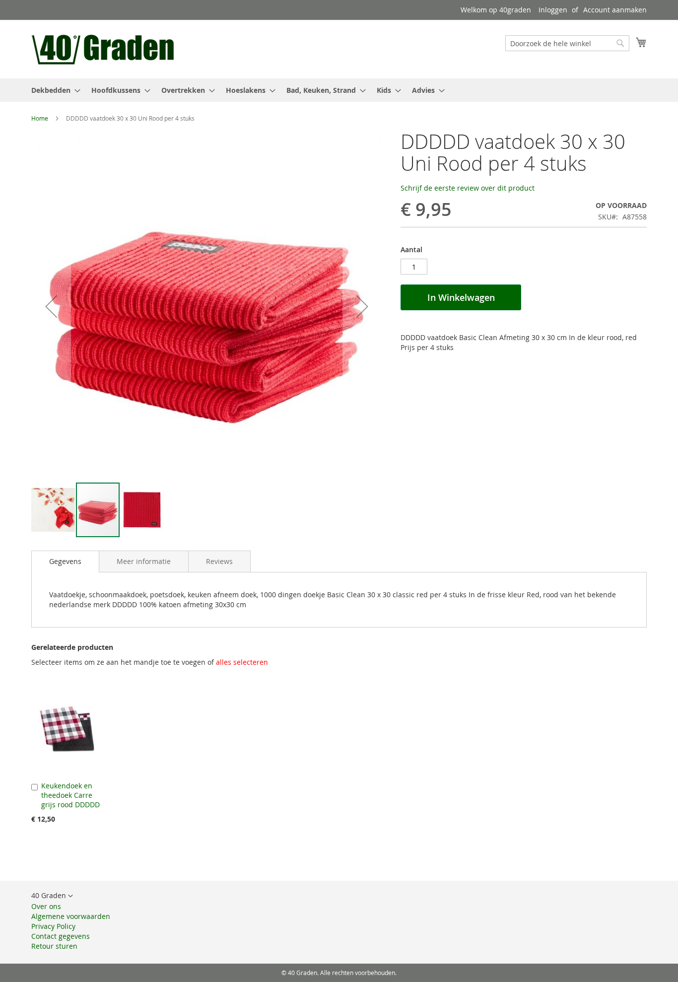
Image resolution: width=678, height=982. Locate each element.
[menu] (339, 90)
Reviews (219, 561)
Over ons (46, 906)
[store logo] (104, 48)
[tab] (65, 561)
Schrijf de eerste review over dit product (468, 188)
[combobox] (567, 43)
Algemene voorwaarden (70, 916)
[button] (51, 306)
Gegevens (65, 561)
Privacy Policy (53, 926)
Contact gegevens (60, 936)
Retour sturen (54, 946)
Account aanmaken (615, 9)
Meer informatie (144, 561)
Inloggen (553, 9)
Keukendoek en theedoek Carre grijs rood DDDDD (70, 795)
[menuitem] (52, 90)
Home (39, 118)
